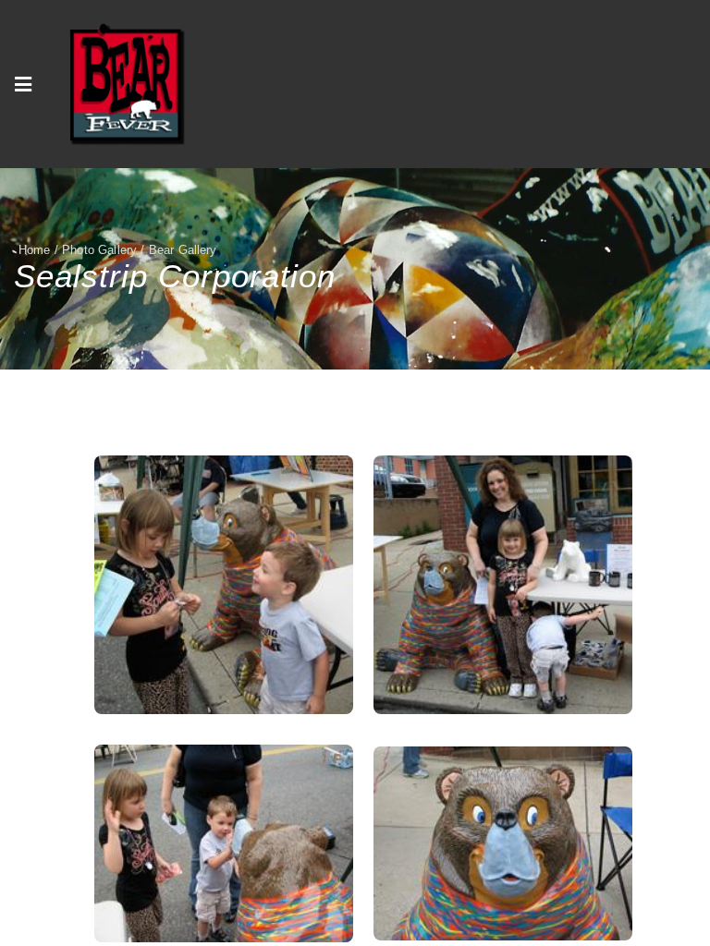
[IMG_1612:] (223, 584)
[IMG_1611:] (502, 584)
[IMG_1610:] (223, 843)
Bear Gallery (183, 250)
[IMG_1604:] (502, 843)
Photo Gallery (99, 250)
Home (34, 250)
